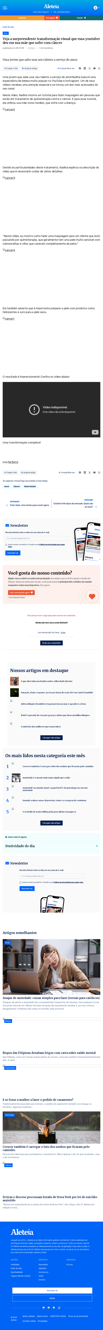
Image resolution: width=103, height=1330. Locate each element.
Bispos (8, 1021)
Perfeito (31, 48)
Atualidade (15, 1264)
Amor (6, 486)
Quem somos (42, 1316)
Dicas (7, 942)
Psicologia (9, 1115)
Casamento (10, 1068)
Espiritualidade (17, 1272)
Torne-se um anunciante (78, 1316)
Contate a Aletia (29, 1321)
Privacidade (42, 1321)
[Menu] (16, 7)
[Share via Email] (94, 68)
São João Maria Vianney (62, 12)
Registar (22, 17)
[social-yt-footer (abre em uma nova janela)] (44, 1307)
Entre (63, 632)
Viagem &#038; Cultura (20, 1276)
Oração (80, 17)
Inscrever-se (13, 553)
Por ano (70, 1264)
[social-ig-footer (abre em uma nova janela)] (59, 1307)
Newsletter (43, 1264)
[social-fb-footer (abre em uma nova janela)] (49, 1307)
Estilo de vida (8, 27)
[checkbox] (6, 545)
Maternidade (30, 486)
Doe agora (50, 17)
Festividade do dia (20, 846)
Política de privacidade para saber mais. (69, 882)
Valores (8, 1165)
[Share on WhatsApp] (99, 68)
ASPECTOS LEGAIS (58, 1316)
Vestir (41, 1276)
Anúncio (42, 1280)
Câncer (17, 486)
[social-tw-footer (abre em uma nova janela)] (54, 1307)
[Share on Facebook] (80, 68)
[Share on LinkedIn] (85, 68)
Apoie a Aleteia (28, 1316)
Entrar (52, 1298)
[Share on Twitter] (90, 68)
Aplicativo (43, 1268)
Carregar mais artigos (51, 737)
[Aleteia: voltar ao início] (51, 6)
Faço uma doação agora (20, 592)
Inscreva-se (43, 1272)
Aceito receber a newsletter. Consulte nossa (36, 545)
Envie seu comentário (51, 643)
